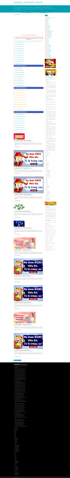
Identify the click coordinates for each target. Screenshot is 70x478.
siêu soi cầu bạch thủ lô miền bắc (19, 44)
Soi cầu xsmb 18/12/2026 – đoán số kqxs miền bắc (22, 194)
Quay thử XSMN (49, 57)
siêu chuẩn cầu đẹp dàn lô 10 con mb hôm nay (51, 109)
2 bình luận (32, 195)
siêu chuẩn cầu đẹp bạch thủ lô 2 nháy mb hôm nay (50, 83)
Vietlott (48, 24)
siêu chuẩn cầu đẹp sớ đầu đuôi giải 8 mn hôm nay (50, 135)
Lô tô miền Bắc (49, 49)
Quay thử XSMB (49, 54)
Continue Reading (18, 173)
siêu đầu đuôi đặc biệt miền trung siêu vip (20, 129)
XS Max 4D (48, 27)
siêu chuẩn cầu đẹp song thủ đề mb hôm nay (20, 370)
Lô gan (47, 179)
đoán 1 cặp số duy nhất (47, 250)
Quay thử (18, 10)
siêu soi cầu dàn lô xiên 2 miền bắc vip (19, 72)
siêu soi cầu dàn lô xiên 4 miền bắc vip (19, 76)
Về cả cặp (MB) (47, 172)
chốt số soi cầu (49, 222)
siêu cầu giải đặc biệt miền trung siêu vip (20, 116)
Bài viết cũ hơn (16, 360)
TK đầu (47, 183)
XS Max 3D (47, 167)
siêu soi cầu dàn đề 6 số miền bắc (19, 57)
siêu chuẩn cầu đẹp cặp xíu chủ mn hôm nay (20, 407)
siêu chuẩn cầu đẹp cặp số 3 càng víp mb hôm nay (50, 97)
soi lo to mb (53, 243)
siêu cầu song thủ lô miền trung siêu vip (20, 125)
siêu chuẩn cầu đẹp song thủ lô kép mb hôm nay (51, 88)
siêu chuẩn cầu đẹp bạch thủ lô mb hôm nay (20, 378)
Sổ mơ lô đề (47, 152)
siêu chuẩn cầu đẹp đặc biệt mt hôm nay (50, 146)
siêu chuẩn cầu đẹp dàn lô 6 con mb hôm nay (51, 112)
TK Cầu (46, 168)
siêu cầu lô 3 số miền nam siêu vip (19, 109)
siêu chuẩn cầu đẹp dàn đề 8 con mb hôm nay (50, 105)
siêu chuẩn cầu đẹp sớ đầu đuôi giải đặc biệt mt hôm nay (51, 141)
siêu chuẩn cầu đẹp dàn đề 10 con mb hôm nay (51, 107)
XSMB (47, 19)
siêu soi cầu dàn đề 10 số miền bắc (19, 61)
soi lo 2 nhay (46, 243)
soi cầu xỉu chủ (47, 240)
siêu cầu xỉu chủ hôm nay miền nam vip (19, 90)
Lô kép (48, 41)
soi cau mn (54, 229)
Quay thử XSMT (48, 198)
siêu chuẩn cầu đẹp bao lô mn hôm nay (50, 129)
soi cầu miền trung (47, 236)
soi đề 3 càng (53, 249)
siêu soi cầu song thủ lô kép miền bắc (19, 50)
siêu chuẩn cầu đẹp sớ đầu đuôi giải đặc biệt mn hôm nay (51, 125)
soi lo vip (53, 246)
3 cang (46, 222)
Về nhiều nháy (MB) (49, 35)
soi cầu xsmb (46, 239)
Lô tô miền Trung (48, 194)
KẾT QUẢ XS (47, 155)
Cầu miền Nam (49, 36)
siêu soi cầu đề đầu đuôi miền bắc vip (19, 85)
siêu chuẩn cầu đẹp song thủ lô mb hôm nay (51, 86)
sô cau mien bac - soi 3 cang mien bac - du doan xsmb (24, 195)
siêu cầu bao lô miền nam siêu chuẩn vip (20, 97)
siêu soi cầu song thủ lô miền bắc (19, 46)
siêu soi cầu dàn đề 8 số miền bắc (19, 59)
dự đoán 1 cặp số (47, 223)
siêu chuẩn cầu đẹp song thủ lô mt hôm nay (51, 138)
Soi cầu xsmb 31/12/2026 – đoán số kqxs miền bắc (22, 140)
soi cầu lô (50, 233)
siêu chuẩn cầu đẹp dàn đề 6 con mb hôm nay (50, 102)
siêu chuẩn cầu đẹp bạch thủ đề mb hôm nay (51, 91)
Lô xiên (48, 40)
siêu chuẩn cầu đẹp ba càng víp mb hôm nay (20, 374)
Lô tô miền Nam (49, 50)
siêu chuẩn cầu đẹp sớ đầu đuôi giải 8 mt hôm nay (50, 151)
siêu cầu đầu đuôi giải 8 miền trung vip (19, 127)
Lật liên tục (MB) (49, 32)
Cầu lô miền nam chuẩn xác (46, 7)
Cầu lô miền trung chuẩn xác (49, 137)
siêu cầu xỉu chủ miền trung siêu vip (19, 114)
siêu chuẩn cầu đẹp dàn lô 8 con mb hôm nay (51, 212)
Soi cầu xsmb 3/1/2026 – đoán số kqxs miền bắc (22, 211)
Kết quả (48, 23)
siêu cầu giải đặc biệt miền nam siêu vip (20, 92)
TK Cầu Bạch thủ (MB (49, 31)
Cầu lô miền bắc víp (30, 7)
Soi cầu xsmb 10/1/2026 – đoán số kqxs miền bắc (22, 302)
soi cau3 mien (46, 229)
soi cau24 (50, 229)
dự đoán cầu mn (47, 226)
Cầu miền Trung (49, 37)
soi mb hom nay (47, 249)
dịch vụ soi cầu (54, 222)
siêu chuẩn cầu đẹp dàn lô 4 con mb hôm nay (51, 111)
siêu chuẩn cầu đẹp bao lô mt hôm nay (50, 143)
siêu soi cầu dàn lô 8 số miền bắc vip (19, 70)
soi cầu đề (51, 240)
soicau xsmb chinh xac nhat (48, 230)
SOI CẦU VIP (54, 230)
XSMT (47, 22)
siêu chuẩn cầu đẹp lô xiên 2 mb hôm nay (50, 115)
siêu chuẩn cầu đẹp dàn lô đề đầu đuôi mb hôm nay (50, 120)
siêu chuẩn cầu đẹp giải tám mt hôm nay (50, 147)
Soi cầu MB (53, 233)
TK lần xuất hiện (48, 187)
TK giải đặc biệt (49, 45)
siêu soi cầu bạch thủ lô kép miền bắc (19, 48)
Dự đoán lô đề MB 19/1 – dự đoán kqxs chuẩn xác (22, 324)
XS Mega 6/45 (47, 163)
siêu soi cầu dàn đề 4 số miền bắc (19, 55)
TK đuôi (48, 44)
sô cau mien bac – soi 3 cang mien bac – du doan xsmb (28, 2)
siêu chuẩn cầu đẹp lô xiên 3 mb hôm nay (19, 394)
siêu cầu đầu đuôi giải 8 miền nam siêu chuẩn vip (21, 104)
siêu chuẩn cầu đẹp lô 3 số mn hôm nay (50, 133)
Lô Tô (14, 10)
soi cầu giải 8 (46, 233)
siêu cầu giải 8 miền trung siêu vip (19, 118)
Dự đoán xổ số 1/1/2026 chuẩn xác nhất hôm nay (22, 350)
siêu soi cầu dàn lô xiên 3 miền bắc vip (19, 74)
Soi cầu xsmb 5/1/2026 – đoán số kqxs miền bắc (22, 275)
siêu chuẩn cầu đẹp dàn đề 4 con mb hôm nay (50, 100)
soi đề (50, 249)
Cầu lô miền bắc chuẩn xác (38, 7)
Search (46, 15)
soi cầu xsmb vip (51, 239)
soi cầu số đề (51, 236)
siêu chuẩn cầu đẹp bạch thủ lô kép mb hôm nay (51, 93)
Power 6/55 (48, 28)
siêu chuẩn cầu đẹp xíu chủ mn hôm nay (50, 126)
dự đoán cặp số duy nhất (53, 226)
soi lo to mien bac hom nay (48, 246)
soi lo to (50, 243)
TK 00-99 (48, 48)
